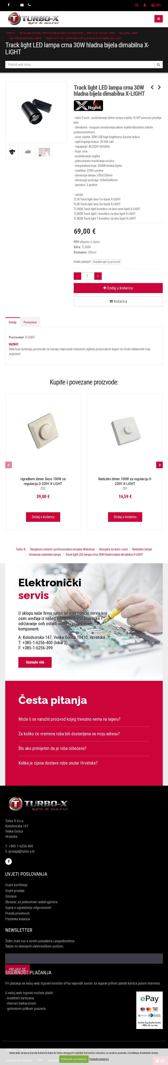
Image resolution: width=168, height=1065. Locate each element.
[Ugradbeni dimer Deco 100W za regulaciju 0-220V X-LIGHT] (42, 431)
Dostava (10, 896)
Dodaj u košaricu (119, 288)
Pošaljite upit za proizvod (106, 261)
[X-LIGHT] (118, 105)
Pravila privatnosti (17, 913)
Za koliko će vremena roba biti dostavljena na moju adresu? (69, 733)
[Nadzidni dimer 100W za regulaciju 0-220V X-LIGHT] (125, 431)
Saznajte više (35, 662)
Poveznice (30, 322)
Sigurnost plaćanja (28, 972)
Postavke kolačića (17, 919)
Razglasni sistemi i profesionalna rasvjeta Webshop (51, 33)
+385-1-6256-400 (21, 846)
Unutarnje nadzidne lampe (25, 38)
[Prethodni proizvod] (152, 87)
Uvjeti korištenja (16, 885)
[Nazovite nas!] (29, 5)
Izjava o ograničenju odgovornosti (28, 908)
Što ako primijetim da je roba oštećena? (52, 748)
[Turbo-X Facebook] (8, 5)
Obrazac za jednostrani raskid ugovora (31, 902)
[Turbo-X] (84, 804)
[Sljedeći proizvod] (159, 87)
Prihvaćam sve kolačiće (74, 1059)
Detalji (12, 322)
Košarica (120, 301)
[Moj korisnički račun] (144, 5)
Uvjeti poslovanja (26, 874)
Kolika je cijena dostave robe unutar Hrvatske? (58, 763)
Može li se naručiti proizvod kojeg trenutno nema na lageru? (69, 719)
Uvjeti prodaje (14, 891)
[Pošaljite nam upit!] (22, 5)
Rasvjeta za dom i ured (101, 33)
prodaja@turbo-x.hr (22, 851)
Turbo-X (10, 33)
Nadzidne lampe (128, 33)
